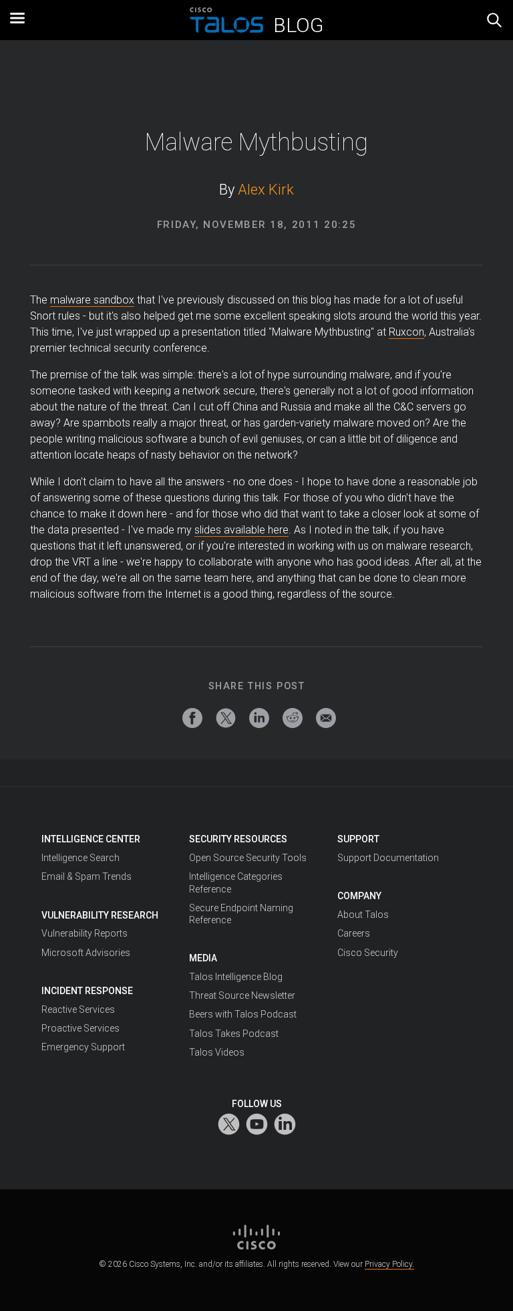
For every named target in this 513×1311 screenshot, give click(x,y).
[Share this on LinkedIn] (259, 718)
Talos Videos (216, 1052)
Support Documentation (388, 857)
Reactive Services (78, 1009)
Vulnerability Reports (84, 933)
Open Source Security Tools (248, 857)
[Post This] (226, 718)
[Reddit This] (293, 718)
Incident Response (87, 990)
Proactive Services (80, 1028)
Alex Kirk (266, 189)
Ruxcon (406, 332)
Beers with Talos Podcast (243, 1014)
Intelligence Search (80, 857)
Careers (353, 933)
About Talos (363, 914)
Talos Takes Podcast (234, 1033)
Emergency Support (83, 1047)
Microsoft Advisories (85, 952)
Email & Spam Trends (86, 876)
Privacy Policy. (389, 1264)
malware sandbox (92, 299)
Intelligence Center (90, 839)
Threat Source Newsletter (242, 995)
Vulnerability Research (99, 915)
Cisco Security (367, 952)
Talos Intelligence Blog (236, 976)
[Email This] (326, 718)
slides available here (241, 529)
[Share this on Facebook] (192, 718)
